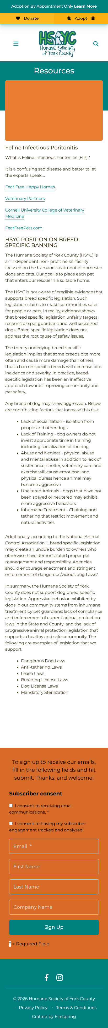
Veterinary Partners (25, 198)
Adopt (81, 18)
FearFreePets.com (23, 228)
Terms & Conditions (76, 1007)
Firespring (65, 1016)
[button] (16, 44)
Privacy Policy (33, 1007)
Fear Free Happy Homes (30, 187)
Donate (31, 18)
